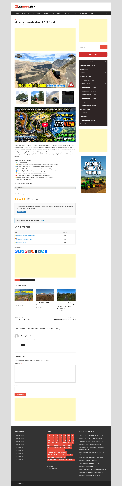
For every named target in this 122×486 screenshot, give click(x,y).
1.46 (64, 438)
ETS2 (33, 13)
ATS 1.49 (49, 445)
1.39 (64, 435)
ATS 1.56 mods (19, 450)
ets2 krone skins (51, 452)
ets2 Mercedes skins (66, 454)
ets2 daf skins (60, 450)
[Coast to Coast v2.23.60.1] (24, 301)
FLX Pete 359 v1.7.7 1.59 (94, 444)
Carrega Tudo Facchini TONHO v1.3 (92, 438)
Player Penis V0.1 (92, 466)
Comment (18, 363)
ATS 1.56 (32, 280)
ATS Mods (42, 220)
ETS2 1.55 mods (19, 441)
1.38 (60, 435)
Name (16, 385)
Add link (21, 212)
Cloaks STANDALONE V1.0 (95, 441)
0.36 (48, 435)
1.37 (56, 435)
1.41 (72, 435)
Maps (16, 19)
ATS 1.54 (49, 447)
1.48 (72, 438)
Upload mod (93, 54)
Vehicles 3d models (52, 468)
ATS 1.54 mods (19, 456)
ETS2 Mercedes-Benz (53, 454)
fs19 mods (50, 466)
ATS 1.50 (56, 445)
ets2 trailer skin (51, 459)
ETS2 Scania (50, 457)
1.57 (52, 442)
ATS (38, 13)
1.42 (48, 438)
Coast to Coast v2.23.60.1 (23, 303)
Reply (23, 345)
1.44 (56, 438)
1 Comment (29, 25)
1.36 (52, 435)
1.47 (68, 438)
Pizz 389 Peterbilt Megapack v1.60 (95, 469)
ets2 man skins (62, 452)
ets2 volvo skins (69, 459)
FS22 (58, 13)
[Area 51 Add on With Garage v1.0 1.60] (45, 301)
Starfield (46, 13)
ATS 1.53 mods (19, 459)
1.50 (52, 440)
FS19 (64, 13)
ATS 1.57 (69, 447)
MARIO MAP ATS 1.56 (96, 435)
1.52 (60, 440)
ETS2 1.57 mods (19, 435)
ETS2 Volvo (61, 459)
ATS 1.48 (70, 442)
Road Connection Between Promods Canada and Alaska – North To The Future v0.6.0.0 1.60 (66, 305)
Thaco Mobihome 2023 (96, 457)
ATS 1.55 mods (19, 453)
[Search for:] (93, 47)
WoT (69, 13)
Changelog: (20, 187)
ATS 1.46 (57, 442)
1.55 (72, 440)
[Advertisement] (45, 39)
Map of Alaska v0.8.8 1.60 (91, 463)
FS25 (53, 13)
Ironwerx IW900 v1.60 (93, 475)
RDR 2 (92, 13)
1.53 (64, 440)
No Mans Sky (84, 13)
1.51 (56, 440)
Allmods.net (20, 483)
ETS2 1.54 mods (19, 444)
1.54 (68, 440)
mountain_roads (21, 242)
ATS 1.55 (27, 280)
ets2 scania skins (60, 457)
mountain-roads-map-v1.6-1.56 (26, 235)
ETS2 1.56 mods (19, 438)
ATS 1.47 (22, 280)
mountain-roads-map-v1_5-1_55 (26, 239)
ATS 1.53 (69, 445)
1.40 (68, 435)
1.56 (48, 442)
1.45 (60, 438)
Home (18, 13)
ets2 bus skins (51, 450)
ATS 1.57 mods (19, 447)
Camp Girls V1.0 (92, 460)
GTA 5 (75, 13)
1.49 (48, 440)
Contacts (25, 13)
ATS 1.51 (62, 445)
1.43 (52, 438)
